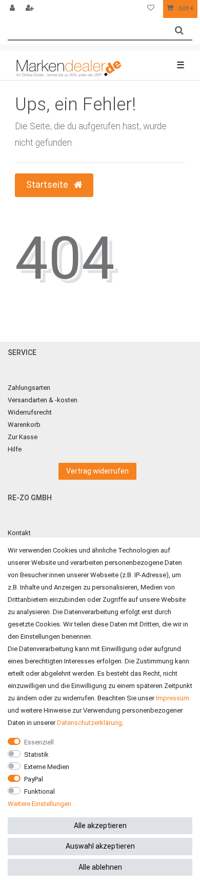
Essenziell (39, 742)
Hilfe (15, 449)
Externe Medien (46, 767)
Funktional (39, 791)
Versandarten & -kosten (42, 400)
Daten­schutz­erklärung (89, 723)
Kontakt (19, 533)
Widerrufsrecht (30, 412)
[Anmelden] (13, 9)
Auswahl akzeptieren (100, 846)
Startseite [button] (48, 185)
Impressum (172, 698)
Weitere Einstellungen (39, 804)
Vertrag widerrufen (97, 471)
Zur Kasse (22, 437)
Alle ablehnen (100, 867)
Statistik (36, 754)
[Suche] (179, 31)
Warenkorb (24, 424)
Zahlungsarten (29, 387)
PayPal (33, 779)
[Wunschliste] (151, 9)
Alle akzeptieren (100, 825)
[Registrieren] (30, 9)
